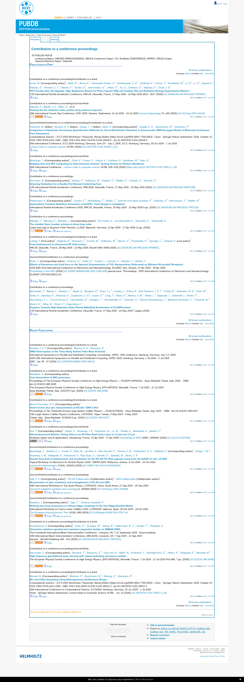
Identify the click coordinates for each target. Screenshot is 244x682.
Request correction (160, 635)
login (225, 4)
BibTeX (188, 74)
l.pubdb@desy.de (218, 652)
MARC (173, 632)
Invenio (205, 651)
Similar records (207, 615)
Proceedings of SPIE (130, 438)
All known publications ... (201, 70)
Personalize (84, 18)
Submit (70, 18)
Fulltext (44, 171)
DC (203, 632)
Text (206, 74)
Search (58, 18)
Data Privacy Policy (217, 656)
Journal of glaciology (150, 113)
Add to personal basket (162, 625)
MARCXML (195, 632)
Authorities (30, 35)
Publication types (44, 35)
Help (99, 18)
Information (35, 39)
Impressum (204, 656)
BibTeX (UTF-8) (187, 628)
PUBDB (41, 7)
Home (21, 35)
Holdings (54, 39)
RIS (211, 74)
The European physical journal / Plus (49, 512)
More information (144, 679)
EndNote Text (156, 632)
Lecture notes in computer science (48, 147)
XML (201, 74)
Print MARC (183, 632)
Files (35, 98)
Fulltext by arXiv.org (63, 231)
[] (184, 94)
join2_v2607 (220, 651)
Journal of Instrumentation (43, 465)
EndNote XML (203, 628)
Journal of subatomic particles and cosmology (54, 489)
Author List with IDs (170, 628)
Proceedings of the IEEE (42, 271)
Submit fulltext (157, 638)
